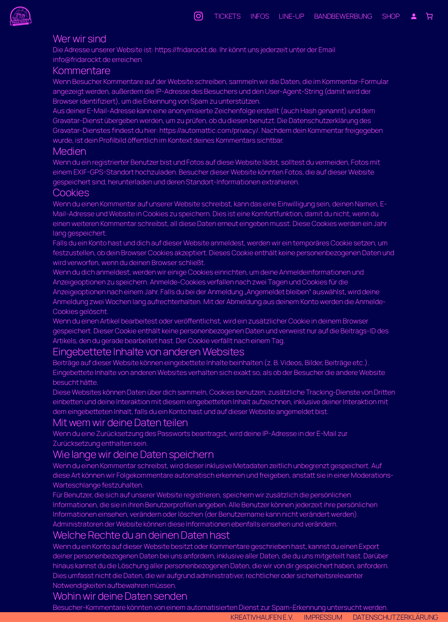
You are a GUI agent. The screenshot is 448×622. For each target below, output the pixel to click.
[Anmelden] (413, 16)
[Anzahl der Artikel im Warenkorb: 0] (429, 16)
